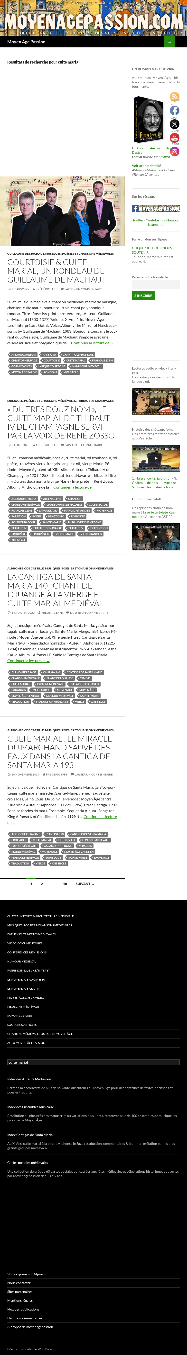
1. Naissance (141, 478)
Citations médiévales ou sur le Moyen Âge (40, 1034)
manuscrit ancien (77, 510)
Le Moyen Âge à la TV (23, 988)
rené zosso (56, 516)
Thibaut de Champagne (95, 401)
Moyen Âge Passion (26, 41)
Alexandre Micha (23, 498)
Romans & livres (19, 1015)
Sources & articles (22, 1025)
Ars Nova (49, 354)
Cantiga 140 (51, 672)
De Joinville (66, 839)
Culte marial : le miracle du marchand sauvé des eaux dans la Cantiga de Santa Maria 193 (59, 751)
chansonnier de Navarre (64, 504)
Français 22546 (102, 360)
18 (65, 884)
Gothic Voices (21, 366)
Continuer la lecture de (92, 342)
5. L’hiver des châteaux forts (152, 487)
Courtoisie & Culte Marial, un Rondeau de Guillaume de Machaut (56, 270)
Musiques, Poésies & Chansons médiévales (39, 925)
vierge (79, 701)
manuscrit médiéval (86, 366)
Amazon (155, 148)
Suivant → (85, 884)
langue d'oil (48, 510)
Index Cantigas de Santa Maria (30, 1135)
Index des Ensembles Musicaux (30, 1107)
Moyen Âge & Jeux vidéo (25, 997)
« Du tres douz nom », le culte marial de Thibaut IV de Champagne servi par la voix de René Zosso (61, 422)
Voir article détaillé (146, 166)
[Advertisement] (62, 126)
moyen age (104, 510)
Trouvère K (40, 533)
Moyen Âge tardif (24, 372)
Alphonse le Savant (25, 834)
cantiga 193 (55, 834)
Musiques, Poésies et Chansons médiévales (79, 253)
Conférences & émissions (27, 952)
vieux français (91, 533)
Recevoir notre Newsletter (150, 277)
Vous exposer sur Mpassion (27, 1274)
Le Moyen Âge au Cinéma (26, 979)
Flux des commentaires (24, 1318)
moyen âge (87, 689)
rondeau (50, 372)
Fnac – (143, 148)
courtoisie (52, 360)
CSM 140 (85, 678)
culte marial (75, 360)
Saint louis (54, 857)
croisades (18, 839)
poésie (36, 516)
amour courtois (23, 354)
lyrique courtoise (51, 366)
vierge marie (65, 533)
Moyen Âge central (25, 695)
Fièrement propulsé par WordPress (29, 1349)
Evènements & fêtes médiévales (31, 934)
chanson (74, 498)
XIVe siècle (71, 372)
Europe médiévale (24, 845)
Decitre (137, 152)
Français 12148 (21, 510)
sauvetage (101, 857)
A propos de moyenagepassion (30, 1327)
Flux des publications (23, 1309)
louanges (18, 689)
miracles (85, 845)
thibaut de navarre (47, 528)
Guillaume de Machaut (25, 253)
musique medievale (60, 695)
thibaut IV (75, 528)
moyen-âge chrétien (79, 851)
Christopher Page (24, 360)
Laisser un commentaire (84, 289)
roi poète (78, 516)
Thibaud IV (19, 528)
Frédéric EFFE (46, 289)
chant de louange (60, 678)
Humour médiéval (21, 961)
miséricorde (41, 689)
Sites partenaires (19, 1291)
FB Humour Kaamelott (163, 222)
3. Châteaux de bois (154, 480)
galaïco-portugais (85, 684)
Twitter (137, 220)
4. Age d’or (168, 483)
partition (18, 516)
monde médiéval (23, 851)
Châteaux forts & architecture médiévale (40, 916)
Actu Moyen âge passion (26, 1043)
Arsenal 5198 (52, 498)
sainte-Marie (51, 522)
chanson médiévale (25, 504)
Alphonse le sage (23, 672)
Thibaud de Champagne (84, 522)
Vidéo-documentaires (24, 943)
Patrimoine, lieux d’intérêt (28, 970)
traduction (99, 528)
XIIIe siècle (18, 539)
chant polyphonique (78, 354)
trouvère (18, 533)
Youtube (152, 220)
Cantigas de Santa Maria (85, 672)
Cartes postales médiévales (27, 1162)
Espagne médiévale (50, 684)
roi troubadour (23, 522)
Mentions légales (20, 1300)
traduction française (52, 701)
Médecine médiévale (23, 1006)
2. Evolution (162, 478)
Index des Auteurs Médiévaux (29, 1079)
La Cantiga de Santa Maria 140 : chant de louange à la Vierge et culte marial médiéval (55, 590)
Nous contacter (19, 1283)
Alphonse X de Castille (25, 568)
